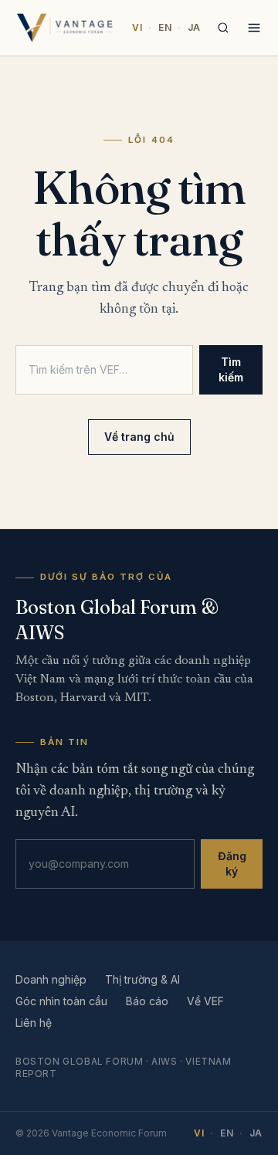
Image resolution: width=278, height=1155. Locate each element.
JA (194, 27)
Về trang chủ (139, 436)
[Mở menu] (254, 27)
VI (137, 27)
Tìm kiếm (231, 369)
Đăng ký (232, 863)
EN (164, 27)
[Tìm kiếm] (223, 28)
